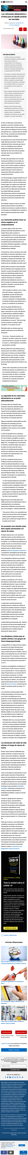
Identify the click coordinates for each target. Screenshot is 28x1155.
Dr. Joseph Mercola (19, 23)
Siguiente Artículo (21, 1032)
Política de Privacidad (10, 1145)
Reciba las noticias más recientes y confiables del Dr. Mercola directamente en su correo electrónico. (14, 1061)
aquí (4, 1116)
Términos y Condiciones (8, 1128)
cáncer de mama (11, 684)
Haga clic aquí (5, 1043)
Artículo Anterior (7, 1032)
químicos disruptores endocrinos (16, 550)
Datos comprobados (15, 25)
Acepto (21, 1145)
